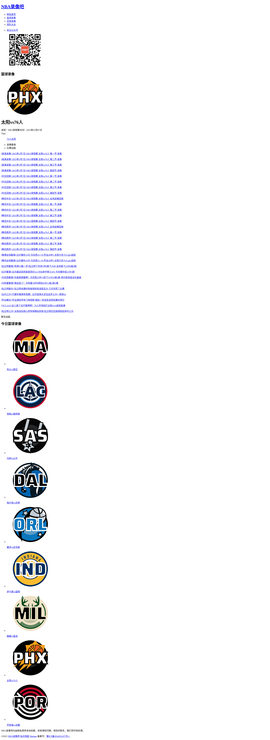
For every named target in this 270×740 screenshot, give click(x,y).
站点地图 (24, 736)
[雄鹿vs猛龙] (30, 630)
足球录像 (11, 21)
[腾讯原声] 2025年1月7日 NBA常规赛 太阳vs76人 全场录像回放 (32, 227)
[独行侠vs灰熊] (30, 497)
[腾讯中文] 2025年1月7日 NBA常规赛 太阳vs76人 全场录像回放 (32, 198)
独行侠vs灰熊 (13, 503)
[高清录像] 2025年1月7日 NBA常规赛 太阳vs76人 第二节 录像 (31, 159)
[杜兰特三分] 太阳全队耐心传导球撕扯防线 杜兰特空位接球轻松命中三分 (37, 311)
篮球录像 (11, 18)
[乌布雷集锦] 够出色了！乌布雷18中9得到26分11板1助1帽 (29, 283)
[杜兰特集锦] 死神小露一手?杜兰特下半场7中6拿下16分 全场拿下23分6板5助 (39, 266)
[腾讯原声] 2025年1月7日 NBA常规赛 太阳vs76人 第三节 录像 (31, 243)
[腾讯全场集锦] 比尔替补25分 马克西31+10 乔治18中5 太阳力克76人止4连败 (38, 260)
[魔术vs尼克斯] (30, 542)
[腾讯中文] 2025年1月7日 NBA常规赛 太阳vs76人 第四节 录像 (31, 221)
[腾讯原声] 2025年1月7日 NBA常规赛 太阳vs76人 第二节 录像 (31, 238)
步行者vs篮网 (13, 591)
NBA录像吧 (12, 6)
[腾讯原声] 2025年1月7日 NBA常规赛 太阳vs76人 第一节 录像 (31, 232)
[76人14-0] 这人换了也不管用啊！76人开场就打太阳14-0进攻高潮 (33, 305)
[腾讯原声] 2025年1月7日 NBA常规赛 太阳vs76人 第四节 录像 (31, 249)
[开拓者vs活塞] (30, 719)
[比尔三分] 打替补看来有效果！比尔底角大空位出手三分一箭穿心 (33, 294)
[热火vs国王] (30, 364)
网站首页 (11, 14)
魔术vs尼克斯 (13, 547)
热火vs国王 (12, 369)
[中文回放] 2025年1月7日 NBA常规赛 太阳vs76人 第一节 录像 (31, 176)
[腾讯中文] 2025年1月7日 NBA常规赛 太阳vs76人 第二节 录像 (31, 210)
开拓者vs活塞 (13, 725)
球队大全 (11, 24)
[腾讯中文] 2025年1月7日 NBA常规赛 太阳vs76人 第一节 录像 (31, 204)
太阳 (13, 139)
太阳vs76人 (12, 680)
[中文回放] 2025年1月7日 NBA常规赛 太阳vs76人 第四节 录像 (31, 193)
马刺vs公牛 (12, 458)
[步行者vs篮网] (30, 586)
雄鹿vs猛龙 (12, 636)
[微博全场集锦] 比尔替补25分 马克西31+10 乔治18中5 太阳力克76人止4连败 (38, 255)
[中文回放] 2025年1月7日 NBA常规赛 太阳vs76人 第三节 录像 (31, 187)
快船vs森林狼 (13, 414)
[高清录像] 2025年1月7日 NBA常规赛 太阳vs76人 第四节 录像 (31, 170)
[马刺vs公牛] (30, 453)
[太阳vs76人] (30, 675)
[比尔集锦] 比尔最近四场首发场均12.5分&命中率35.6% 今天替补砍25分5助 (38, 272)
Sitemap (33, 736)
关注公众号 (12, 30)
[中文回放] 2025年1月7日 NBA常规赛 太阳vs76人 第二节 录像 (31, 182)
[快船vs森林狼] (30, 408)
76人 (9, 139)
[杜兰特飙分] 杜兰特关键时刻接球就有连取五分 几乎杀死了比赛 (32, 289)
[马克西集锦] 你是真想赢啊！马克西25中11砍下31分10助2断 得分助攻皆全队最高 (41, 277)
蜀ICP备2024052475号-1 (58, 736)
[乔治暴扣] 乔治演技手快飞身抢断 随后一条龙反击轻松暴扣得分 (32, 300)
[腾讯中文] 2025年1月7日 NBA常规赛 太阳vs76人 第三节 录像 (31, 215)
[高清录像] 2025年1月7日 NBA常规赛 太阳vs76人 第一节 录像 (31, 153)
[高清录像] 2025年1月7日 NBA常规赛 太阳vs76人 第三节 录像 (31, 165)
